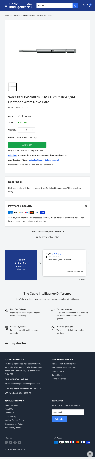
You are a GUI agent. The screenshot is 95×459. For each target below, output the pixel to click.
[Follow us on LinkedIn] (19, 442)
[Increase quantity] (32, 130)
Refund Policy (57, 375)
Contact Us (9, 412)
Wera (10, 108)
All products (16, 15)
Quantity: (12, 130)
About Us (9, 409)
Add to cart (27, 145)
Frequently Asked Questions (64, 367)
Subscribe (59, 419)
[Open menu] (6, 6)
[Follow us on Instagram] (15, 442)
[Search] (75, 5)
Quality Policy (10, 416)
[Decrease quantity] (20, 130)
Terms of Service (59, 379)
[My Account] (84, 5)
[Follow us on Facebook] (6, 442)
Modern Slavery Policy (14, 420)
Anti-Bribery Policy (13, 427)
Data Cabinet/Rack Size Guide (65, 364)
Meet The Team (11, 405)
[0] (88, 5)
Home (7, 15)
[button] (47, 236)
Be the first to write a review (47, 237)
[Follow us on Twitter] (10, 442)
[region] (64, 262)
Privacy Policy (58, 371)
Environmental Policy (14, 424)
